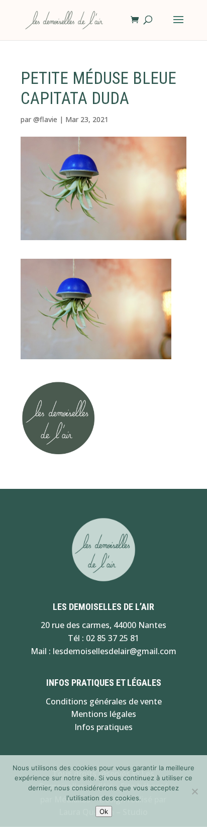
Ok (103, 811)
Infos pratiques (103, 727)
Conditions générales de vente (104, 701)
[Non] (194, 791)
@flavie (45, 119)
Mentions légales (103, 713)
